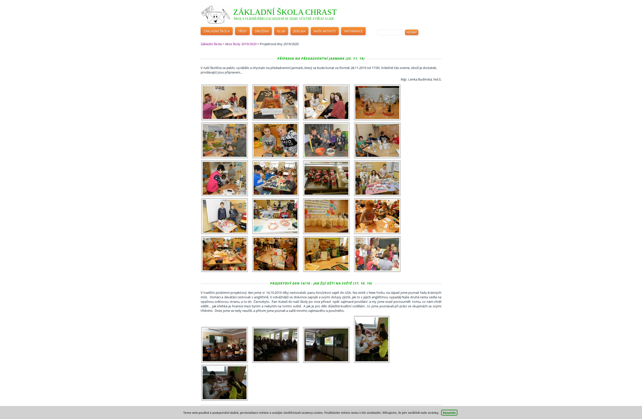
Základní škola (217, 31)
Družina (262, 31)
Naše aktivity (325, 31)
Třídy (242, 31)
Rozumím (449, 412)
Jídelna (299, 31)
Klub (281, 31)
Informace (353, 31)
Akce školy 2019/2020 (241, 44)
